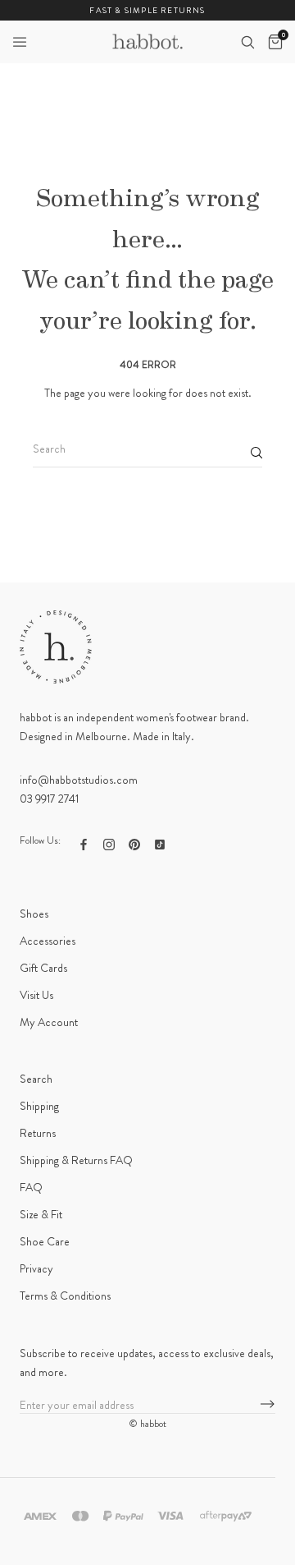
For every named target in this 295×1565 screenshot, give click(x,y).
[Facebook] (83, 842)
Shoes (34, 913)
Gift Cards (43, 968)
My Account (49, 1022)
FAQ (31, 1187)
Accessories (47, 940)
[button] (20, 42)
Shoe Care (45, 1241)
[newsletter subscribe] (267, 1405)
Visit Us (36, 995)
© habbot (147, 1423)
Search (36, 1078)
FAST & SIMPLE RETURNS (147, 10)
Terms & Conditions (65, 1295)
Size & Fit (41, 1214)
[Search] (247, 42)
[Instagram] (109, 842)
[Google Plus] (160, 842)
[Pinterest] (134, 842)
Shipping (39, 1106)
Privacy (36, 1268)
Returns (38, 1133)
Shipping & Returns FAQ (76, 1160)
